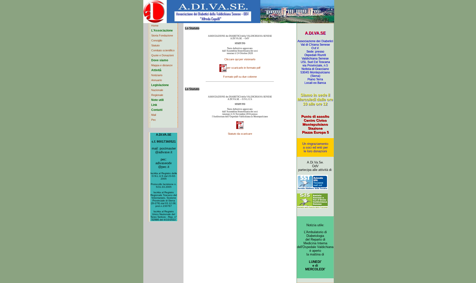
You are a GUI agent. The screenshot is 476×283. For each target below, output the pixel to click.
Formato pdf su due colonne (240, 76)
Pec (153, 119)
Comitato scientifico (163, 50)
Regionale (157, 95)
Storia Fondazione (162, 35)
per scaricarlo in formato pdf (243, 67)
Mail (153, 114)
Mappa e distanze (162, 65)
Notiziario (156, 75)
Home (154, 25)
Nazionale (157, 90)
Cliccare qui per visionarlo (239, 59)
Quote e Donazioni (162, 55)
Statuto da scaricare (240, 133)
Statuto (155, 45)
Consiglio (156, 40)
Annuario (156, 80)
